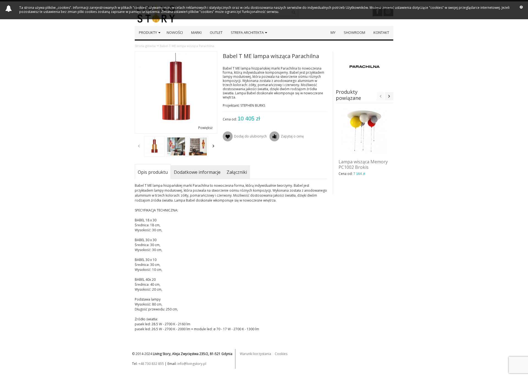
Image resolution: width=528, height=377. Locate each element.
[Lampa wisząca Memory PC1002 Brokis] (365, 132)
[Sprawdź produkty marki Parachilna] (365, 66)
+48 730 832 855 (151, 363)
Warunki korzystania (255, 353)
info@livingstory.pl (191, 363)
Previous (139, 146)
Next (213, 146)
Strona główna (145, 46)
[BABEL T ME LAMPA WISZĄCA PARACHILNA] (154, 146)
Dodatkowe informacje (197, 172)
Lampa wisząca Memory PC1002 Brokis (363, 164)
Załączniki (237, 172)
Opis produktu (153, 172)
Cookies (281, 353)
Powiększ (205, 127)
